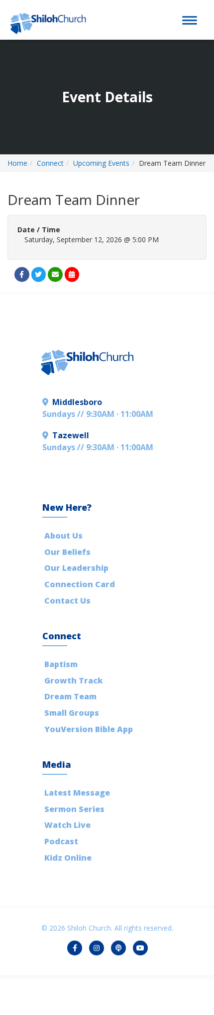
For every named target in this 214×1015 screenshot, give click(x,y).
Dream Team (70, 696)
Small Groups (71, 712)
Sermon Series (74, 809)
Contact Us (67, 600)
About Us (63, 535)
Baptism (61, 664)
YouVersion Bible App (88, 729)
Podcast (61, 841)
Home (17, 163)
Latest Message (77, 792)
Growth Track (73, 680)
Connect (50, 163)
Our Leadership (76, 567)
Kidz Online (68, 857)
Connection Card (79, 584)
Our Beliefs (67, 551)
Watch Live (67, 824)
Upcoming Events (101, 163)
